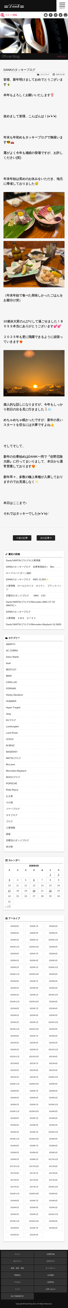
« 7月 (8, 906)
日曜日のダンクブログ (17, 840)
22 (50, 890)
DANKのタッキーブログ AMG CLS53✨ (27, 579)
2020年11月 (14, 1084)
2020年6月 (53, 1091)
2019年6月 (53, 1118)
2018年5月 (14, 1152)
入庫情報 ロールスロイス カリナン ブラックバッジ (33, 587)
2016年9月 (53, 1194)
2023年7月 (34, 1008)
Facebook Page (50, 14)
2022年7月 (34, 1036)
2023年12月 (53, 995)
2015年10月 (34, 1221)
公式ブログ (51, 1261)
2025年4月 (34, 960)
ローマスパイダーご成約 (18, 573)
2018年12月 (53, 1132)
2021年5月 (14, 1070)
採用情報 (50, 1282)
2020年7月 (34, 1091)
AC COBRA (12, 650)
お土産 (9, 796)
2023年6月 (53, 1008)
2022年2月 (14, 1050)
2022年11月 (14, 1029)
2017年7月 (34, 1173)
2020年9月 (53, 1084)
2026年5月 (14, 933)
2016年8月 (14, 1201)
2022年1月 (34, 1050)
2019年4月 (34, 1125)
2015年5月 (14, 1235)
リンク (17, 1289)
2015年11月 (14, 1221)
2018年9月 (53, 1139)
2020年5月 (14, 1098)
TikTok (60, 14)
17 (9, 890)
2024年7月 (34, 981)
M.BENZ (10, 745)
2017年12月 (53, 1159)
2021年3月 (53, 1070)
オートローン (51, 1268)
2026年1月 (34, 940)
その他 (9, 802)
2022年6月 (53, 1036)
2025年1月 (34, 967)
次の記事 (45, 538)
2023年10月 (34, 1002)
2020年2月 (14, 1104)
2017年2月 (14, 1187)
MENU (62, 6)
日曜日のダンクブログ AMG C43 (26, 595)
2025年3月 (53, 960)
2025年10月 (34, 947)
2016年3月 (53, 1207)
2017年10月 (34, 1166)
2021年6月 (53, 1063)
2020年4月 (34, 1098)
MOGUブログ (13, 777)
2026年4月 (34, 933)
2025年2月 (14, 967)
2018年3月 (53, 1152)
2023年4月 (34, 1015)
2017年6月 (53, 1173)
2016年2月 (14, 1214)
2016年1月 (34, 1214)
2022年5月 (14, 1043)
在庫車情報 (51, 1254)
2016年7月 (34, 1201)
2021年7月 (34, 1063)
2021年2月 (14, 1077)
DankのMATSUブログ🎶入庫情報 (23, 560)
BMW (9, 675)
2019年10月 (34, 1111)
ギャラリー (17, 1261)
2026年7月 (34, 926)
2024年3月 (53, 988)
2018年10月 (34, 1139)
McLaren (10, 764)
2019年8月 (14, 1118)
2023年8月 (14, 1008)
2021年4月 (34, 1070)
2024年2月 (14, 995)
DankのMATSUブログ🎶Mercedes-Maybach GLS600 (33, 624)
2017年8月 (14, 1173)
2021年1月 (34, 1077)
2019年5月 (14, 1125)
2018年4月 (34, 1152)
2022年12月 (53, 1022)
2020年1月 (34, 1104)
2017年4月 (34, 1180)
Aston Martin (12, 656)
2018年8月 (14, 1146)
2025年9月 (53, 947)
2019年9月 (53, 1111)
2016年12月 (53, 1187)
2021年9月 (53, 1057)
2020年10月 (34, 1084)
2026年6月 (53, 926)
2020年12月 (53, 1077)
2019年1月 (34, 1132)
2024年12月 (53, 967)
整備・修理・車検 (17, 1268)
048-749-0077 (65, 14)
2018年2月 (14, 1159)
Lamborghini (12, 726)
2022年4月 (34, 1043)
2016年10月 (34, 1194)
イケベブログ (13, 808)
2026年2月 (14, 940)
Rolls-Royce (12, 789)
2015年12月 (53, 1214)
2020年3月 (53, 1098)
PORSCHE (11, 783)
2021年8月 (14, 1063)
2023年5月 (14, 1015)
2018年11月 (14, 1139)
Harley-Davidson (14, 694)
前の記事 (23, 538)
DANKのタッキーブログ (18, 611)
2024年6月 (53, 981)
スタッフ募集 (11, 15)
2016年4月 (34, 1207)
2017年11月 (14, 1166)
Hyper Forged (13, 707)
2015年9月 (53, 1221)
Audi (8, 663)
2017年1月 (34, 1187)
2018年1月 (34, 1159)
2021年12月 (53, 1050)
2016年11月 (14, 1194)
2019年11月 (14, 1111)
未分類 (9, 846)
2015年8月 (14, 1228)
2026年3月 (53, 933)
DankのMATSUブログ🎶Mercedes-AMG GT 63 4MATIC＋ (30, 604)
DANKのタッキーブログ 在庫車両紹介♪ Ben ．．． (34, 566)
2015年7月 (34, 1228)
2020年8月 (14, 1091)
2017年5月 (14, 1180)
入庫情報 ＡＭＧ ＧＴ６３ (21, 618)
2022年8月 (14, 1036)
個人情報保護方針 (17, 1296)
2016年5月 (14, 1207)
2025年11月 (14, 947)
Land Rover (12, 732)
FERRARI (11, 688)
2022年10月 (34, 1029)
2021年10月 (34, 1057)
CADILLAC (11, 682)
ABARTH (10, 644)
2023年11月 (14, 1002)
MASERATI (11, 751)
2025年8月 (14, 954)
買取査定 (17, 1275)
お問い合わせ (45, 14)
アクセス (17, 1282)
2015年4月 (34, 1235)
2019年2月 (14, 1132)
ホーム (17, 1254)
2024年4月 (34, 988)
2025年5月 (14, 960)
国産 (8, 834)
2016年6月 (53, 1201)
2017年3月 (53, 1180)
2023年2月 (14, 1022)
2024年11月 (14, 974)
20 (34, 890)
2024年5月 (14, 988)
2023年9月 (53, 1002)
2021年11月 (14, 1057)
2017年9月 (53, 1166)
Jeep (8, 713)
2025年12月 (53, 940)
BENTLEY (11, 669)
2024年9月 (53, 974)
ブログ (9, 821)
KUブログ (11, 720)
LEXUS (9, 739)
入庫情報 (10, 827)
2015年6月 (53, 1228)
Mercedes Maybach (16, 770)
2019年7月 (34, 1118)
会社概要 (50, 1275)
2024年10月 (34, 974)
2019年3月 (53, 1125)
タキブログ (44, 74)
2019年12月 (53, 1104)
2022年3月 (53, 1043)
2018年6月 (53, 1146)
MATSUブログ (13, 758)
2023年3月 (53, 1015)
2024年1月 (34, 995)
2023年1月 (34, 1022)
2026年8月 (14, 926)
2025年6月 (53, 954)
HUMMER (11, 701)
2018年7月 (34, 1146)
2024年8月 (14, 981)
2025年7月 (34, 954)
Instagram (55, 14)
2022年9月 (53, 1029)
